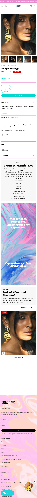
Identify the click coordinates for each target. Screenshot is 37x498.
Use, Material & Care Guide (9, 118)
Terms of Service (7, 434)
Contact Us (5, 466)
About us (4, 156)
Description (5, 102)
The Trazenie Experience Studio (11, 459)
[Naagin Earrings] (18, 333)
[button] (6, 6)
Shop (3, 449)
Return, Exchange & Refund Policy (11, 483)
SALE (2, 452)
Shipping (4, 150)
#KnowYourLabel (6, 497)
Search (3, 476)
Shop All (3, 445)
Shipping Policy (6, 486)
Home (3, 65)
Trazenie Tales (6, 463)
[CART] (34, 6)
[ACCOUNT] (31, 6)
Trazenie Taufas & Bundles (9, 456)
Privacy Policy (30, 433)
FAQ (2, 144)
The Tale (4, 113)
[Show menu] (2, 6)
